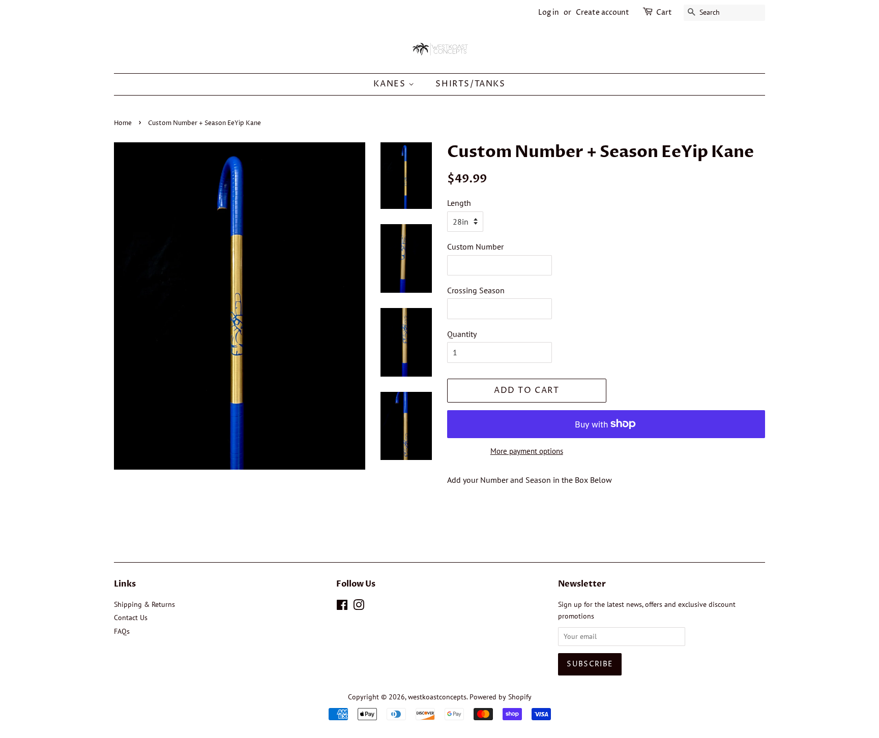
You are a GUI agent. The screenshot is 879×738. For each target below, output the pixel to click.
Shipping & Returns (144, 604)
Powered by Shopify (501, 696)
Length (459, 203)
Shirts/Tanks (470, 83)
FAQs (122, 631)
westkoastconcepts (437, 696)
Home (123, 123)
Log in (548, 12)
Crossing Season (476, 290)
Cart (664, 12)
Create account (602, 12)
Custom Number (475, 246)
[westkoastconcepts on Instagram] (358, 606)
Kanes (390, 83)
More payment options (526, 451)
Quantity (462, 334)
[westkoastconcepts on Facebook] (342, 606)
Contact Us (131, 617)
